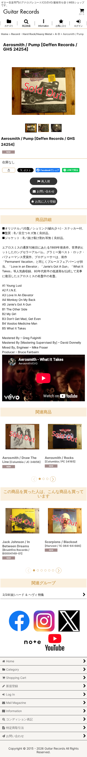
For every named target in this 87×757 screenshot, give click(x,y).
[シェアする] (8, 170)
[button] (26, 23)
